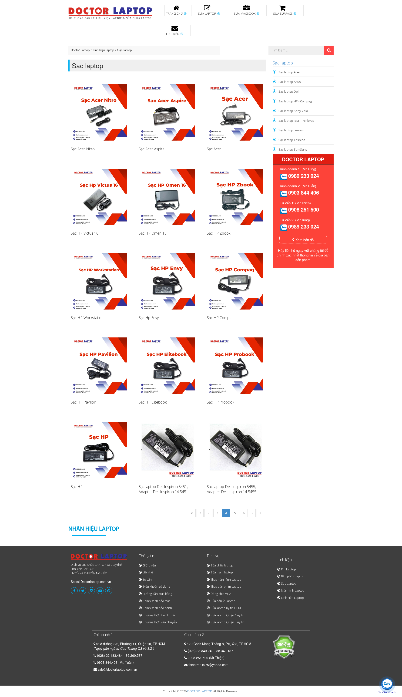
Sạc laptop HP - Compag (295, 101)
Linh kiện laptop (103, 50)
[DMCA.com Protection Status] (284, 646)
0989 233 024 (303, 175)
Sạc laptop (124, 50)
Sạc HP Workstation (87, 317)
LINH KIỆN (173, 34)
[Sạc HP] (99, 449)
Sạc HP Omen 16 (153, 233)
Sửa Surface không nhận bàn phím (231, 43)
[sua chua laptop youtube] (100, 590)
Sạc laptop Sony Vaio (293, 111)
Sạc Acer (214, 149)
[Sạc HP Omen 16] (167, 196)
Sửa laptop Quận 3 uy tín (228, 622)
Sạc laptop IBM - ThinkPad (296, 120)
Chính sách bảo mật (156, 601)
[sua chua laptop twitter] (82, 590)
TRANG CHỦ (174, 13)
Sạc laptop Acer (289, 72)
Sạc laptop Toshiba (291, 140)
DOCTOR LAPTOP (199, 691)
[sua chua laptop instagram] (91, 590)
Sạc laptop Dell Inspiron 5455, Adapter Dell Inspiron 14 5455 (231, 489)
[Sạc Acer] (235, 112)
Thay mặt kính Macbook (239, 59)
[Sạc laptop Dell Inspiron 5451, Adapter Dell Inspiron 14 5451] (167, 449)
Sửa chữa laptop (222, 565)
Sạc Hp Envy (149, 317)
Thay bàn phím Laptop (226, 586)
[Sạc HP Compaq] (235, 280)
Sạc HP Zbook (218, 233)
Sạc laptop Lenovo (291, 130)
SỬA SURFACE (283, 13)
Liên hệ (148, 572)
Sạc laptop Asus (289, 82)
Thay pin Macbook (193, 41)
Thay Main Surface (319, 59)
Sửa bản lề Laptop (223, 601)
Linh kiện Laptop (292, 598)
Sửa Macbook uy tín (148, 41)
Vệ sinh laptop (147, 59)
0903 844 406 (303, 192)
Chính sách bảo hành (157, 608)
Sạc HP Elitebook (153, 402)
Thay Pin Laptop (246, 41)
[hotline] (283, 176)
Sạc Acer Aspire (151, 149)
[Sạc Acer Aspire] (167, 112)
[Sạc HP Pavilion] (99, 365)
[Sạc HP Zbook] (235, 196)
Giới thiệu (149, 565)
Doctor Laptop (80, 50)
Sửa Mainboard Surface (321, 43)
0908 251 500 (303, 209)
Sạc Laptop (289, 583)
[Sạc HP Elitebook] (167, 365)
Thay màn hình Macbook (237, 43)
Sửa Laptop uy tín (106, 41)
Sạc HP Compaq (220, 317)
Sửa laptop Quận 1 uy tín (228, 615)
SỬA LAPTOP (207, 13)
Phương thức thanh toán (159, 615)
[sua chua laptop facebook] (74, 590)
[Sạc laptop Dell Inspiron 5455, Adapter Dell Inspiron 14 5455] (235, 449)
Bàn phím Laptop (293, 576)
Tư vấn (147, 579)
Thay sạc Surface (276, 41)
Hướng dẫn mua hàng (157, 594)
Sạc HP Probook (220, 402)
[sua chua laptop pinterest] (108, 590)
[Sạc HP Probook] (235, 365)
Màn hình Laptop (293, 590)
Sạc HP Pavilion (83, 402)
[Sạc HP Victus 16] (99, 196)
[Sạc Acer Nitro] (99, 112)
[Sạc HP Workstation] (99, 280)
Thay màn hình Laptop (197, 43)
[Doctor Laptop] (99, 558)
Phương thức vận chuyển (160, 622)
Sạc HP (77, 486)
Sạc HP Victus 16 (84, 233)
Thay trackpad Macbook (286, 59)
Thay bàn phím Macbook (284, 43)
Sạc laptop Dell (288, 91)
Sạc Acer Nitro (83, 149)
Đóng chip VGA (221, 594)
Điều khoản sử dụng (156, 586)
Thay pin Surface (182, 41)
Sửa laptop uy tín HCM (226, 608)
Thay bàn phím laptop (151, 43)
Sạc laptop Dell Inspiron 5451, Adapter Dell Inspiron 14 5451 (163, 489)
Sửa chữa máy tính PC (199, 59)
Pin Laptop (173, 56)
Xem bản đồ (304, 239)
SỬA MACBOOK (245, 13)
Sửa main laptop (222, 572)
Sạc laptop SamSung (292, 149)
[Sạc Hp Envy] (167, 280)
